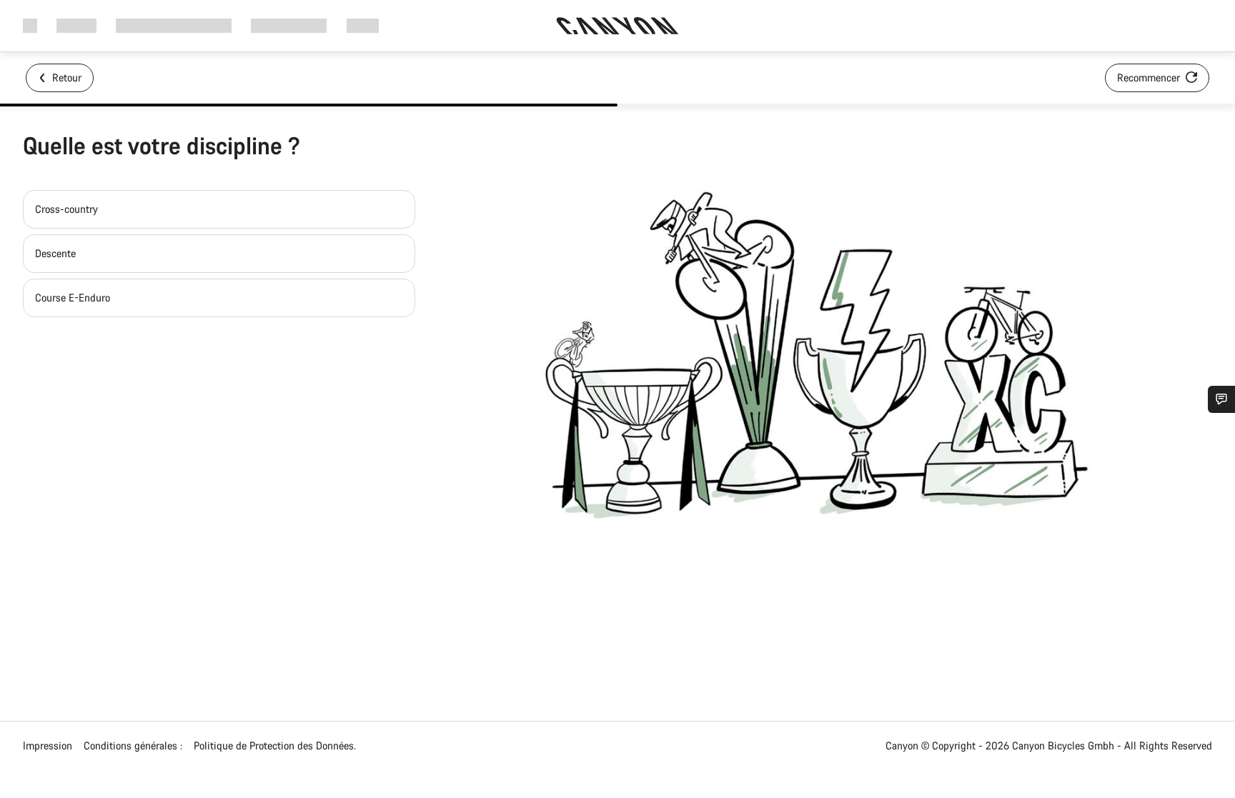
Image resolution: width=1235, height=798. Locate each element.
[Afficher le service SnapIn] (1221, 399)
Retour (65, 77)
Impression (47, 745)
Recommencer (1150, 77)
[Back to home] (617, 25)
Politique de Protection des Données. (275, 745)
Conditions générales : (133, 745)
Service (363, 25)
